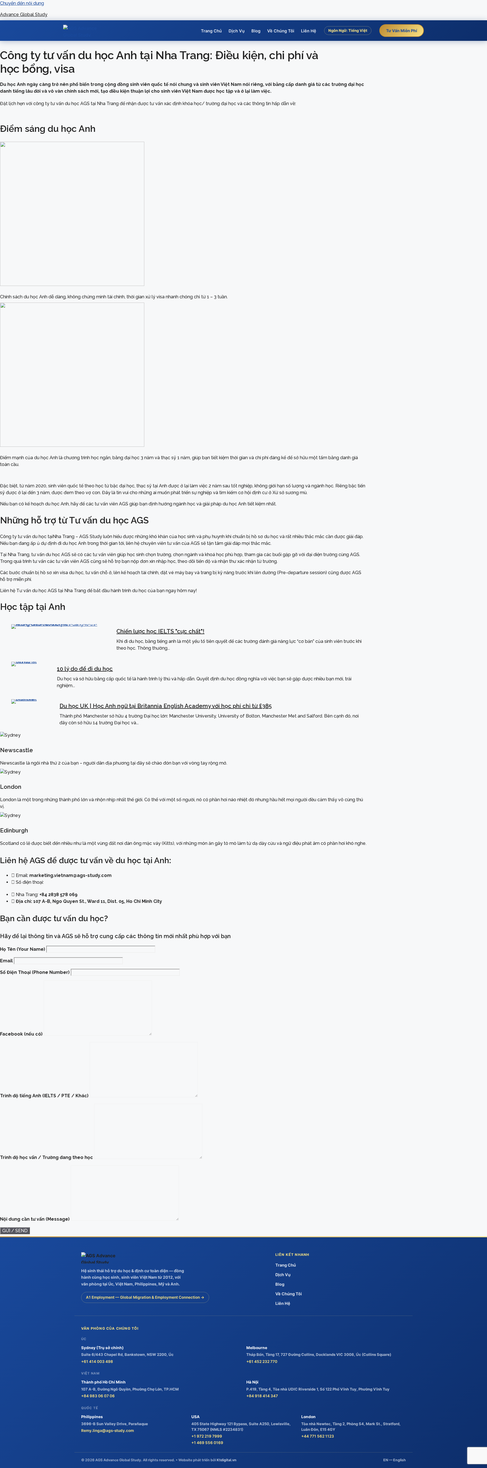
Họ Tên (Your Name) (23, 949)
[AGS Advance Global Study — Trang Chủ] (84, 31)
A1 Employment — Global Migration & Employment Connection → (145, 1297)
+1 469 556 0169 (207, 1442)
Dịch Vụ (237, 31)
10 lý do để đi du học (85, 668)
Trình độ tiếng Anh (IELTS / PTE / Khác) (45, 1095)
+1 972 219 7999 (206, 1436)
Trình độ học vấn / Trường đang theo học (47, 1157)
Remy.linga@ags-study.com (107, 1430)
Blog (255, 31)
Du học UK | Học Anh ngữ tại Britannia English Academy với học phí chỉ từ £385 (165, 706)
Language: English (347, 43)
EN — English (394, 1460)
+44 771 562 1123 (317, 1436)
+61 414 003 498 (97, 1361)
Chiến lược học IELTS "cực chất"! (160, 631)
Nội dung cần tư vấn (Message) (35, 1219)
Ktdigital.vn (226, 1460)
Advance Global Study (23, 14)
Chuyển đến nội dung (22, 3)
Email (7, 960)
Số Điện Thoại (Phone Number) (35, 972)
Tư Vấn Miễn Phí (401, 30)
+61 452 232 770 (261, 1361)
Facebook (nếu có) (22, 1034)
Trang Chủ (211, 31)
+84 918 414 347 (262, 1396)
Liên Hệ (308, 31)
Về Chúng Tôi (280, 31)
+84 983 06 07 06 (98, 1396)
